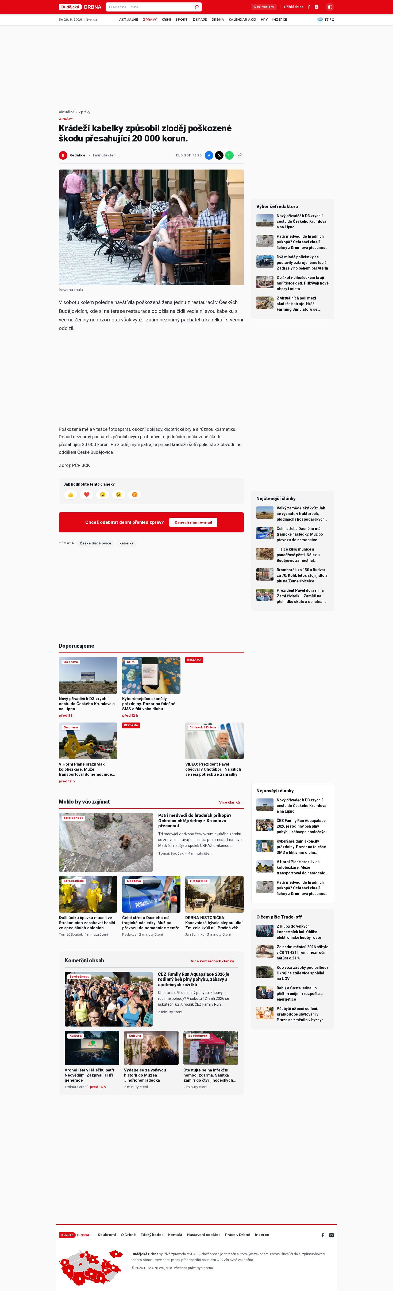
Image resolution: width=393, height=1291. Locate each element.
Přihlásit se (294, 7)
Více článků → (231, 802)
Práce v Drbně (237, 1235)
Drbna (218, 19)
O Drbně (128, 1235)
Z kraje (199, 19)
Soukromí (107, 1235)
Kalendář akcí (242, 19)
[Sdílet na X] (219, 155)
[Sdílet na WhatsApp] (229, 155)
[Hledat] (197, 6)
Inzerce (279, 19)
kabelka (127, 543)
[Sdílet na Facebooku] (209, 155)
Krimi (166, 19)
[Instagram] (316, 7)
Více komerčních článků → (214, 961)
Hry (264, 19)
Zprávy (150, 19)
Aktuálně (128, 19)
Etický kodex (152, 1235)
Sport (182, 19)
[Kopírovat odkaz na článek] (239, 155)
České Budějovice (95, 543)
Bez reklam (264, 7)
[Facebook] (309, 7)
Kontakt (175, 1235)
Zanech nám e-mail (193, 522)
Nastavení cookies (203, 1235)
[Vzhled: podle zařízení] (330, 7)
